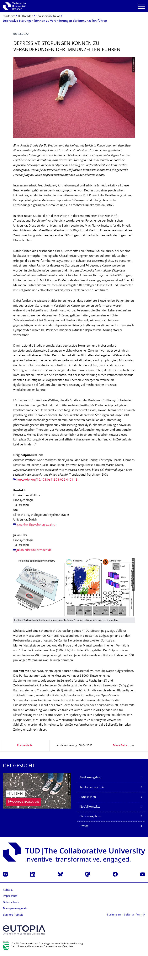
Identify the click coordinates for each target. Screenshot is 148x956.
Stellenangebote (90, 816)
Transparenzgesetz (15, 908)
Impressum (10, 896)
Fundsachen (88, 797)
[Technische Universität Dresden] (14, 6)
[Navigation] (141, 6)
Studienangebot (90, 777)
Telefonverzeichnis (92, 787)
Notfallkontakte (90, 806)
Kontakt (8, 890)
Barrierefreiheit (13, 915)
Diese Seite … (121, 745)
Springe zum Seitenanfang (124, 915)
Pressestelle (25, 745)
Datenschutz (11, 902)
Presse (84, 826)
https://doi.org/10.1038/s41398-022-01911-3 (47, 479)
